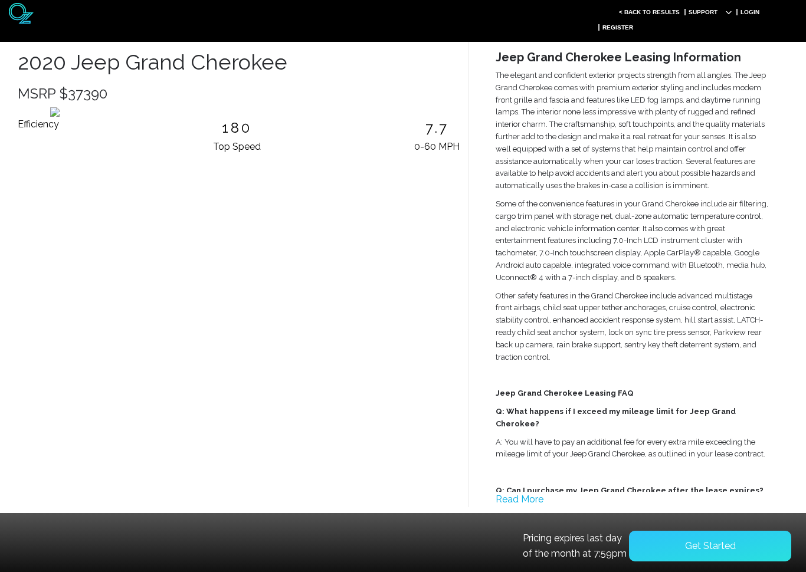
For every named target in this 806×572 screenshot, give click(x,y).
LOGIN (750, 12)
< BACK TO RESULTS (649, 12)
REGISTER (617, 27)
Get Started (710, 545)
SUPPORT (703, 12)
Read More (519, 499)
